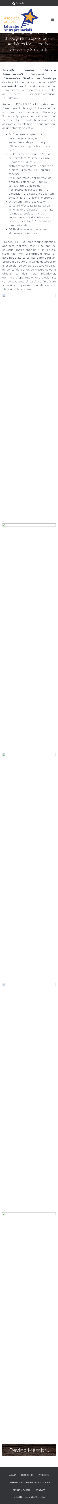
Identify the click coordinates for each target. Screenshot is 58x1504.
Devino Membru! (21, 1490)
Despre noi (27, 1475)
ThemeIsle (40, 1497)
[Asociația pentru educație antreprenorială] (21, 20)
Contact (40, 1490)
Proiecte (44, 1475)
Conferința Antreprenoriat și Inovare (29, 1482)
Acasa (12, 1475)
